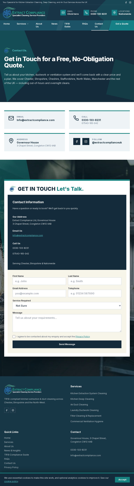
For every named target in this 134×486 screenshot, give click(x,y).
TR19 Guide (67, 25)
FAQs (85, 23)
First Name (18, 276)
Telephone (73, 288)
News (54, 23)
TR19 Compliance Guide (16, 454)
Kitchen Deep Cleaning (82, 399)
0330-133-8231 (21, 248)
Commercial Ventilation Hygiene (86, 421)
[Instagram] (130, 2)
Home (6, 23)
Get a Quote (122, 23)
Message (17, 312)
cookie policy (11, 481)
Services (21, 23)
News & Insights (12, 450)
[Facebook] (126, 2)
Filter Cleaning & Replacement (85, 415)
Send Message (67, 344)
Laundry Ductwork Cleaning (84, 410)
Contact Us (99, 25)
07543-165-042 (21, 253)
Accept (122, 479)
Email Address (20, 288)
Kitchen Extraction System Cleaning (88, 393)
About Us (39, 25)
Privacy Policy (83, 336)
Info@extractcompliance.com (28, 235)
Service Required (22, 300)
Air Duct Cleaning (79, 404)
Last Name (73, 276)
